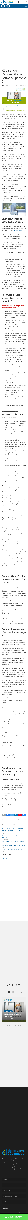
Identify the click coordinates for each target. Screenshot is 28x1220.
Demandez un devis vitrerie (10, 1196)
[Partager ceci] (8, 815)
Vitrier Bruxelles (6, 858)
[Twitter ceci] (12, 815)
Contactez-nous (7, 1201)
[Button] (3, 5)
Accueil (5, 1179)
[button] (8, 1025)
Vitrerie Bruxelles (18, 230)
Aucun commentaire (21, 85)
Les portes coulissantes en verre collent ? (13, 845)
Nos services (6, 1190)
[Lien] (7, 2)
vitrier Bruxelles (6, 809)
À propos (5, 1185)
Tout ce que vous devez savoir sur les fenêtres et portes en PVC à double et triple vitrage (12, 830)
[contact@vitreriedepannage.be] (3, 1212)
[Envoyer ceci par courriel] (4, 815)
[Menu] (26, 6)
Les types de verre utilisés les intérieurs (13, 841)
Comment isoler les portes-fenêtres (12, 849)
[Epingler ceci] (20, 815)
